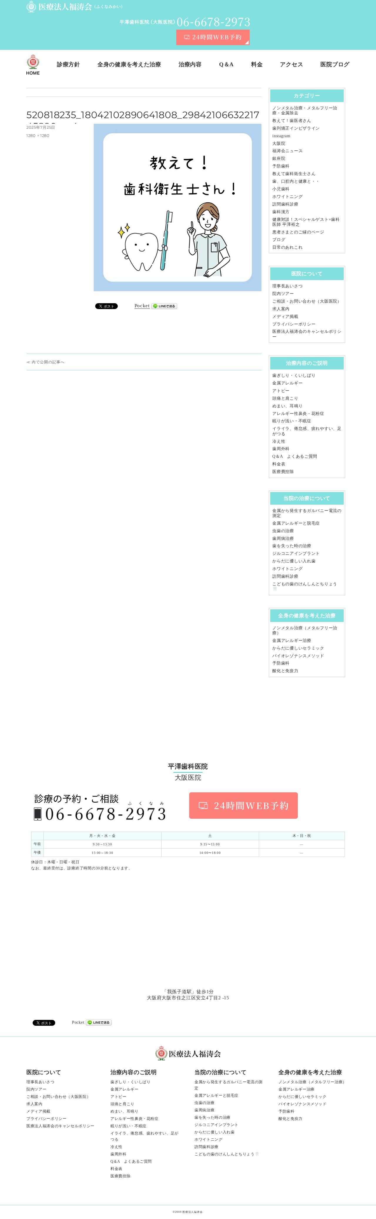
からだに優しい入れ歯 (293, 561)
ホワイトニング (287, 196)
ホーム (33, 64)
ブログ (278, 239)
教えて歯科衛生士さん (293, 173)
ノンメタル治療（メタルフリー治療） (312, 1082)
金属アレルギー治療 (291, 640)
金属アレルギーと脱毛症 (296, 523)
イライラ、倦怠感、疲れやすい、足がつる (144, 1136)
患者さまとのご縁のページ (298, 232)
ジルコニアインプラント (296, 553)
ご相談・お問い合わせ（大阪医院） (307, 301)
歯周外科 (281, 448)
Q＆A (226, 64)
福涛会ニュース (287, 150)
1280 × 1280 (38, 135)
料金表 (278, 464)
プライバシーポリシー (293, 324)
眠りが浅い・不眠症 (291, 420)
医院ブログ (335, 64)
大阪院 (278, 143)
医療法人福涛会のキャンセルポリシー (60, 1126)
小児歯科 (281, 189)
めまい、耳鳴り (287, 405)
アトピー (281, 390)
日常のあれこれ (287, 247)
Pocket (142, 305)
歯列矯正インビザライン (296, 128)
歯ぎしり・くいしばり (293, 375)
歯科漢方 (281, 211)
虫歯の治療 (283, 530)
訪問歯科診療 (285, 204)
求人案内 (281, 308)
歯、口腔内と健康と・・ (296, 181)
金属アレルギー (287, 383)
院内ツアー (283, 293)
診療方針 (68, 64)
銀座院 (278, 158)
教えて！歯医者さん (291, 120)
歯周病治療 (283, 538)
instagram (281, 135)
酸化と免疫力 (285, 670)
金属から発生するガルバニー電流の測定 (228, 1085)
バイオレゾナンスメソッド (298, 655)
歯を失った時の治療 (291, 545)
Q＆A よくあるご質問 (294, 456)
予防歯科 (281, 166)
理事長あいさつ (287, 286)
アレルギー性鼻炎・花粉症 (298, 413)
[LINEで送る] (164, 306)
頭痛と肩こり (285, 398)
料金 (257, 64)
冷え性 (278, 441)
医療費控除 (283, 471)
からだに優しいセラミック (298, 648)
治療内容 (190, 64)
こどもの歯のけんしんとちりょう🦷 (226, 1154)
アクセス (291, 64)
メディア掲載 (285, 316)
